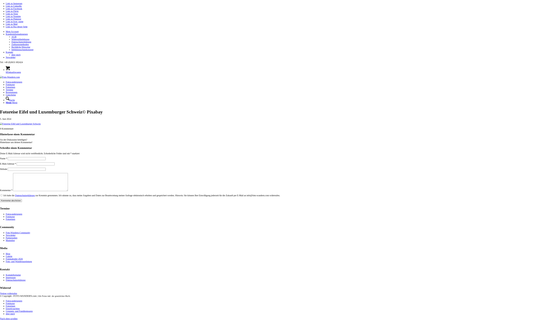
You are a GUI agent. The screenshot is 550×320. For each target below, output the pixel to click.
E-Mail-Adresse (8, 164)
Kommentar (6, 190)
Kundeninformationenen (17, 34)
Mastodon (10, 240)
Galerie (9, 256)
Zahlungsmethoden (20, 44)
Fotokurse (10, 216)
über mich (15, 55)
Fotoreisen (10, 219)
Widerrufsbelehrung (20, 39)
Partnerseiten (11, 238)
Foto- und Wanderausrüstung (19, 261)
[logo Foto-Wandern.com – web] (10, 77)
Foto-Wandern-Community (18, 232)
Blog (8, 254)
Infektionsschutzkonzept (22, 49)
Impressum (11, 277)
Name (3, 158)
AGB (13, 37)
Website (3, 169)
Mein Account (12, 31)
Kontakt (9, 52)
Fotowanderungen (14, 214)
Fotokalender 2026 (14, 259)
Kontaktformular (13, 275)
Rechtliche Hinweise (20, 47)
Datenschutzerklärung (21, 42)
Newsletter (10, 57)
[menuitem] (278, 31)
